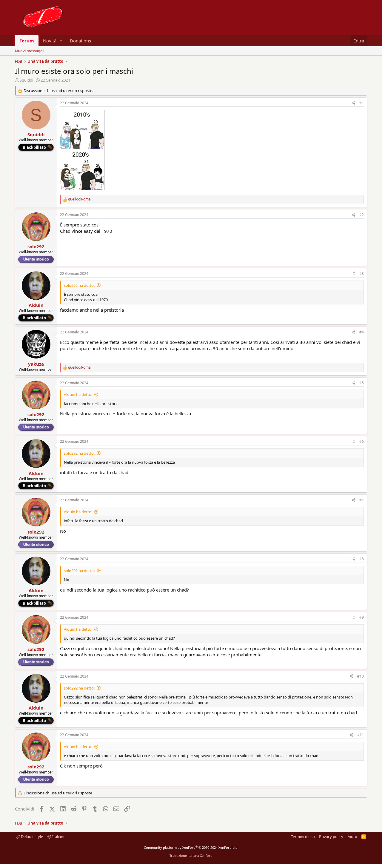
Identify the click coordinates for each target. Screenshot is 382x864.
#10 (360, 676)
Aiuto (352, 836)
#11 (360, 734)
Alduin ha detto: (78, 394)
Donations (80, 41)
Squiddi (26, 80)
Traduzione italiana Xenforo (191, 855)
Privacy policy (331, 836)
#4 (361, 332)
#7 (361, 500)
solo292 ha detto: (79, 285)
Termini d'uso (303, 836)
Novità (49, 41)
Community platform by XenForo (191, 847)
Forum (26, 41)
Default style (31, 836)
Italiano (58, 836)
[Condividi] (353, 103)
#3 (361, 273)
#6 (361, 441)
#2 (361, 214)
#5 (361, 382)
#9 (361, 617)
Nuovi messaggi (29, 50)
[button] (61, 40)
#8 (361, 558)
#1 (361, 102)
